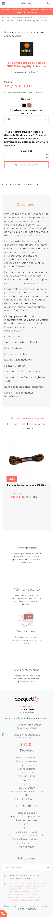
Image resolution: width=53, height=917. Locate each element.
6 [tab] (28, 512)
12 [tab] (20, 516)
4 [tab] (20, 512)
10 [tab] (45, 512)
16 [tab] (37, 516)
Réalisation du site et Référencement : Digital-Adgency (26, 907)
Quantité (26, 151)
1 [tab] (7, 512)
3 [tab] (16, 512)
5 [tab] (24, 512)
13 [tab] (24, 516)
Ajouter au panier (28, 164)
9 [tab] (41, 512)
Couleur (26, 99)
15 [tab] (33, 516)
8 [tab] (37, 512)
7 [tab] (33, 512)
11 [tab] (16, 516)
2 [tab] (11, 512)
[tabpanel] (27, 468)
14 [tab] (28, 516)
